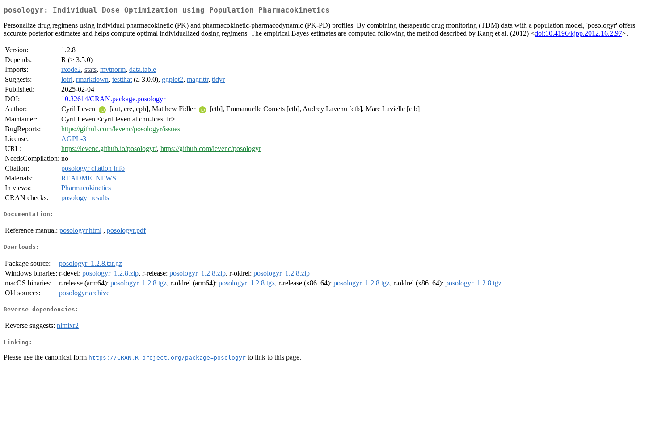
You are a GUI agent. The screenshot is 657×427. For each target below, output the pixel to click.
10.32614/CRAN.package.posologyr (113, 99)
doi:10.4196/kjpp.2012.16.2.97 (578, 33)
